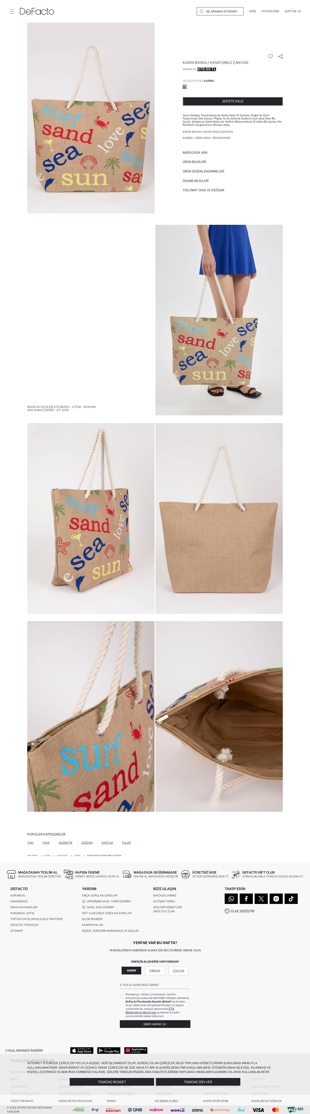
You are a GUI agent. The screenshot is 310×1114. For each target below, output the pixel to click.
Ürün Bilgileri (194, 162)
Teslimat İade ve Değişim (203, 190)
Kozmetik (65, 842)
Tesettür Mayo (21, 1101)
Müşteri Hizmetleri (167, 907)
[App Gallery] (136, 1050)
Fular (126, 842)
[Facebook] (246, 899)
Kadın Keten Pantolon (75, 1101)
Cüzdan (87, 842)
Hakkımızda (19, 901)
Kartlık (107, 842)
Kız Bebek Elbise (166, 1101)
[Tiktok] (291, 899)
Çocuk (179, 971)
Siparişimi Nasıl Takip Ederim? (108, 901)
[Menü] (12, 11)
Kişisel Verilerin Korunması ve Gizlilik (110, 930)
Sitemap (16, 930)
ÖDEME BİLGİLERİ (196, 181)
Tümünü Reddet (112, 1082)
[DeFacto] (37, 11)
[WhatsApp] (231, 899)
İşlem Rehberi (92, 919)
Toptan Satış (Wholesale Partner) (36, 919)
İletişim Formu (164, 901)
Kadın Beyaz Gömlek (266, 1101)
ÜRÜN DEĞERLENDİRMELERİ (203, 171)
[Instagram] (276, 899)
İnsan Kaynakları (23, 907)
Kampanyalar (92, 925)
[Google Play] (109, 1050)
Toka (46, 842)
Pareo (111, 1101)
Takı (30, 842)
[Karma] (185, 87)
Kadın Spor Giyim (215, 1101)
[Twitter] (261, 899)
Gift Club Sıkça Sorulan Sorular (107, 913)
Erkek (155, 971)
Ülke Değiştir (242, 911)
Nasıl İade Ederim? (100, 907)
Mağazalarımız (164, 895)
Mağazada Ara (195, 152)
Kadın (131, 970)
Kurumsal (18, 895)
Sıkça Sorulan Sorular (99, 895)
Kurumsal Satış (22, 913)
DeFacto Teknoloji (24, 925)
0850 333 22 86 (164, 911)
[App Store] (81, 1050)
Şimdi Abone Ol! (155, 1024)
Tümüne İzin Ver (198, 1082)
